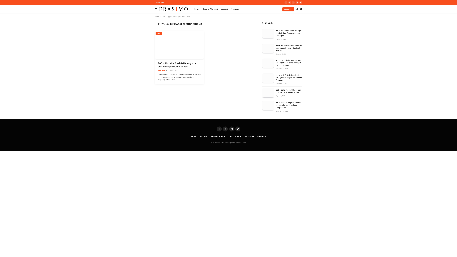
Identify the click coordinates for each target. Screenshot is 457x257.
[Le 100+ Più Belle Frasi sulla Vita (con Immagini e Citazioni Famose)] (268, 78)
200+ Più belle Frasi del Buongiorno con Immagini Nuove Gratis (177, 65)
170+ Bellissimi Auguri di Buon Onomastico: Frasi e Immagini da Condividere (289, 62)
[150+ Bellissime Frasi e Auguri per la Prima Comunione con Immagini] (268, 33)
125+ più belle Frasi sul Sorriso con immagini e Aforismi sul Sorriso (289, 48)
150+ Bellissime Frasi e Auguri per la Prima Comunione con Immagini (289, 33)
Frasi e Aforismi (210, 9)
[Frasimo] (173, 9)
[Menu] (156, 9)
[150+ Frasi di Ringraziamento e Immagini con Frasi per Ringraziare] (268, 105)
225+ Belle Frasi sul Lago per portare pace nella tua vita (288, 91)
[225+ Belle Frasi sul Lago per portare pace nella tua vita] (268, 92)
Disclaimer (249, 137)
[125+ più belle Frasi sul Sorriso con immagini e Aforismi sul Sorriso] (268, 48)
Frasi (159, 33)
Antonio (161, 70)
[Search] (301, 9)
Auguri (224, 9)
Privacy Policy (218, 137)
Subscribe (288, 9)
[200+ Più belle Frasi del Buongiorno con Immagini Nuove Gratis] (179, 45)
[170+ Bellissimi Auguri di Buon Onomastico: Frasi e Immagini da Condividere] (268, 63)
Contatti (235, 9)
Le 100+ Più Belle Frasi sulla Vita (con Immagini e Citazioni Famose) (289, 77)
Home (197, 9)
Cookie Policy (234, 137)
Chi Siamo (203, 137)
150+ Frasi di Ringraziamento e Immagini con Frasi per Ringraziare (288, 105)
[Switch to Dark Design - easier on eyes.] (297, 9)
